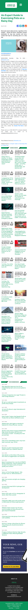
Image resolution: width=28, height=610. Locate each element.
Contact (17, 608)
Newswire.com (5, 59)
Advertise (11, 608)
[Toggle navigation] (21, 5)
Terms (8, 606)
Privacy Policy (16, 606)
